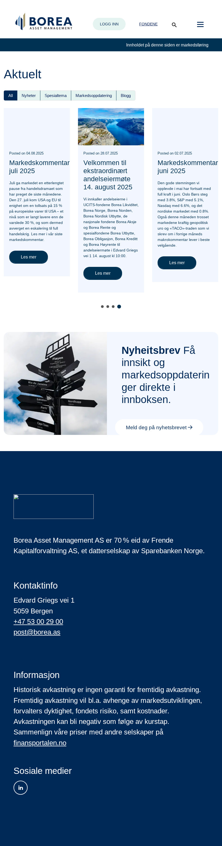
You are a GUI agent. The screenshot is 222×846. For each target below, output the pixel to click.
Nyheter (29, 95)
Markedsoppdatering (94, 95)
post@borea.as (37, 632)
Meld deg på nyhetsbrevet (157, 427)
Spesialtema (56, 95)
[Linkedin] (20, 787)
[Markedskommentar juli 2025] (37, 126)
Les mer (28, 257)
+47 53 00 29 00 (38, 621)
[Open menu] (200, 24)
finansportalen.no (40, 743)
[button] (174, 25)
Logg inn (109, 24)
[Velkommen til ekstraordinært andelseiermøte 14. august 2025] (111, 126)
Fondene (148, 24)
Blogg (126, 95)
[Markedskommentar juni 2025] (185, 126)
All (10, 95)
